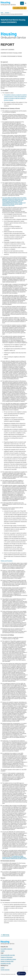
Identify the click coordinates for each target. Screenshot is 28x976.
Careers (2, 967)
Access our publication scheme (8, 959)
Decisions (7, 12)
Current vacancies (5, 969)
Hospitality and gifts (6, 963)
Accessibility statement (6, 948)
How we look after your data (8, 955)
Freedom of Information (7, 957)
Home (2, 12)
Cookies (3, 951)
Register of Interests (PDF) (7, 961)
